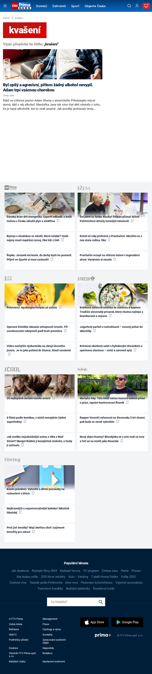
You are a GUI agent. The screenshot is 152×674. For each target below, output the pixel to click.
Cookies (13, 648)
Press (46, 624)
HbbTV (13, 634)
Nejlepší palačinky (78, 588)
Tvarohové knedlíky (50, 588)
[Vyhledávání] (129, 5)
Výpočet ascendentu (129, 582)
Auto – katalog (78, 576)
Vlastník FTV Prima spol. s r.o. (22, 655)
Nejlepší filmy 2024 (44, 571)
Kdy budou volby (27, 576)
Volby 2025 (128, 576)
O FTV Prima (16, 618)
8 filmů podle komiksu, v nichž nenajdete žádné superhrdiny (36, 419)
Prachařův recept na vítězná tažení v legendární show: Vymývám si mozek (110, 257)
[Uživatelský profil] (137, 5)
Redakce (47, 653)
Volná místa (15, 624)
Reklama (14, 629)
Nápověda (48, 648)
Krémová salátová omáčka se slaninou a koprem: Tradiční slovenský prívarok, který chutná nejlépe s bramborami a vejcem (111, 312)
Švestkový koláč (104, 588)
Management (50, 618)
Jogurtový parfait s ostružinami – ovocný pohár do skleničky (111, 329)
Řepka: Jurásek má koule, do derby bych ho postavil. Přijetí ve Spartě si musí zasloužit (39, 257)
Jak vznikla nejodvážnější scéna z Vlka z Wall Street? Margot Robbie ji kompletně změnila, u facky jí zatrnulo (39, 441)
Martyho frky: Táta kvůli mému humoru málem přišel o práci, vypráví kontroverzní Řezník (112, 400)
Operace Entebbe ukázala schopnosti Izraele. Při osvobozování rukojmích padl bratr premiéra (37, 329)
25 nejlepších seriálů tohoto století (29, 398)
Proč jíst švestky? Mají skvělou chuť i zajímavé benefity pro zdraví (36, 529)
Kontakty (47, 634)
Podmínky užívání (18, 639)
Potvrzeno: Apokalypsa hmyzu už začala (32, 307)
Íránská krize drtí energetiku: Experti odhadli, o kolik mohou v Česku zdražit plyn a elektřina (39, 218)
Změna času (110, 571)
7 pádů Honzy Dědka (104, 576)
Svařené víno (18, 582)
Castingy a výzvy (52, 629)
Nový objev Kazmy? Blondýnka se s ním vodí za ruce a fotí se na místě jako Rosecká (112, 438)
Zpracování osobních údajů (54, 641)
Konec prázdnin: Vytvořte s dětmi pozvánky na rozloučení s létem (36, 491)
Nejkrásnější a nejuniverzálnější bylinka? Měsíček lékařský (38, 510)
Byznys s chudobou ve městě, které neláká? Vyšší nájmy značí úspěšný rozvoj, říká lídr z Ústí (37, 238)
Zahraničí (59, 6)
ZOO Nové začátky (53, 576)
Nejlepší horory (70, 571)
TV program (91, 571)
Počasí (136, 571)
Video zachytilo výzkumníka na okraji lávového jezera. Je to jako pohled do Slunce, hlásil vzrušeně (39, 348)
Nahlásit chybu (17, 661)
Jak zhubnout (20, 571)
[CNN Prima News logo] (21, 6)
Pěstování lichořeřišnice (97, 582)
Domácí (41, 6)
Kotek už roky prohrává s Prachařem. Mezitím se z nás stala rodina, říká (111, 238)
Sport (75, 6)
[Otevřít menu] (5, 6)
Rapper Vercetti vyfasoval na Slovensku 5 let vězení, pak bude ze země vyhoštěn (112, 419)
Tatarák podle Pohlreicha (45, 582)
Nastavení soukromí (54, 661)
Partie (125, 571)
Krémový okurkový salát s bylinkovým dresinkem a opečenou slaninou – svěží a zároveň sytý (111, 348)
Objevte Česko (95, 6)
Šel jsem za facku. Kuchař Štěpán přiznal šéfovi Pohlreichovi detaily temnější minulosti (109, 218)
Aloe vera (71, 582)
